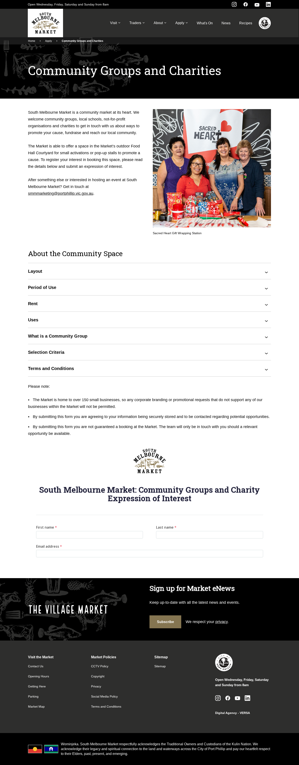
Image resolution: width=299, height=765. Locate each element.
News (226, 23)
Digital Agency (226, 713)
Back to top (278, 755)
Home (31, 40)
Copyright (97, 676)
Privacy (96, 686)
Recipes (245, 23)
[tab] (149, 271)
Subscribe (165, 622)
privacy (221, 622)
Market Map (36, 706)
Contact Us (35, 666)
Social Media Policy (104, 696)
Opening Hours (38, 676)
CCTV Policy (99, 666)
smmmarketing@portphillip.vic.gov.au (60, 193)
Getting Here (37, 686)
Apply (179, 23)
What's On (205, 23)
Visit (113, 23)
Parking (33, 696)
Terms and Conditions (106, 706)
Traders (135, 23)
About (158, 23)
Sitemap (160, 666)
